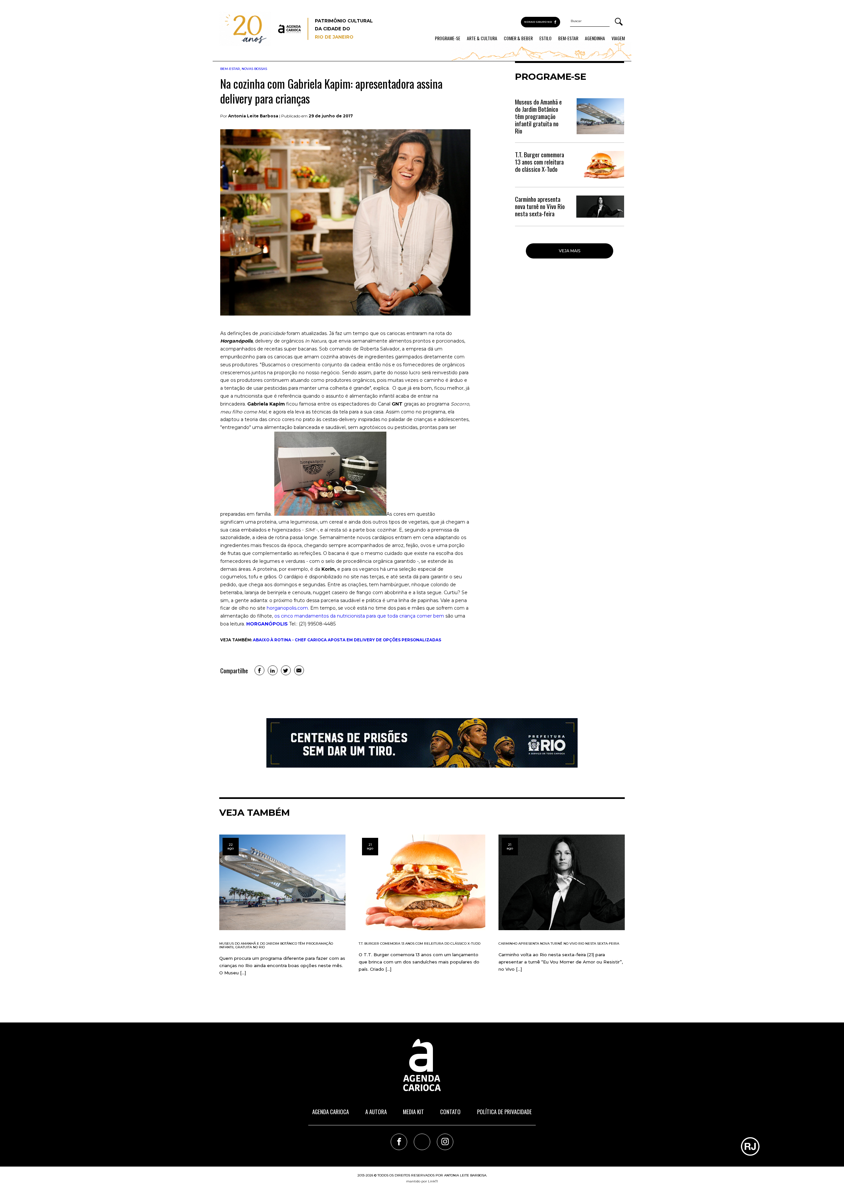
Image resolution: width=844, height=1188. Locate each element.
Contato (450, 1112)
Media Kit (413, 1112)
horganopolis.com (287, 608)
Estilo (545, 38)
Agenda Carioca (330, 1112)
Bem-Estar (568, 38)
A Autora (376, 1112)
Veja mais (569, 250)
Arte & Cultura (482, 38)
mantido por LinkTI (422, 1181)
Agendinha (595, 38)
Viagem (618, 38)
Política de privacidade (504, 1112)
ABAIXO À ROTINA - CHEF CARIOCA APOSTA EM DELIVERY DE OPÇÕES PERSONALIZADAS (347, 640)
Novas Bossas (254, 69)
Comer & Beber (518, 38)
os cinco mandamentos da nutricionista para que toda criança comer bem (359, 616)
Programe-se (447, 38)
